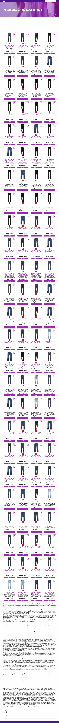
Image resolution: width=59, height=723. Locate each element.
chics (6, 713)
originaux (6, 715)
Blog (6, 711)
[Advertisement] (29, 24)
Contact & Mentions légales (28, 721)
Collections (38, 1)
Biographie (33, 1)
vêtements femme (27, 614)
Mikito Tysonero (8, 1)
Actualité (29, 1)
